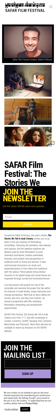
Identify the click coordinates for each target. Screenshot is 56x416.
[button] (52, 143)
